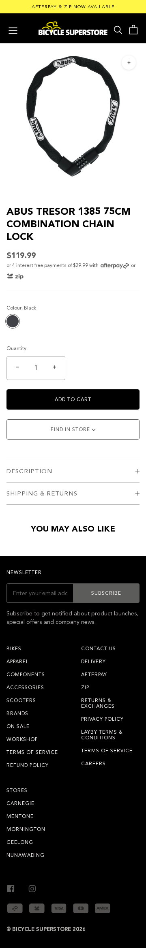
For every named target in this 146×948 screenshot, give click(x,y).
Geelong (19, 842)
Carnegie (20, 803)
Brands (17, 713)
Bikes (13, 648)
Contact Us (98, 648)
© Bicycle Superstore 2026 (46, 929)
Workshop (22, 739)
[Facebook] (10, 887)
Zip (85, 687)
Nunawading (25, 855)
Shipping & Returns (41, 493)
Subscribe (106, 593)
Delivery (93, 661)
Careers (93, 764)
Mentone (20, 816)
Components (25, 674)
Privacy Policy (102, 719)
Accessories (25, 687)
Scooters (21, 700)
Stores (17, 790)
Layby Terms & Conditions (102, 735)
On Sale (18, 726)
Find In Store (71, 429)
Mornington (25, 829)
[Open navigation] (13, 29)
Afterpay (94, 674)
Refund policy (27, 765)
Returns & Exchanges (98, 703)
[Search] (118, 29)
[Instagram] (32, 887)
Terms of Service (32, 752)
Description (29, 471)
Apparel (17, 661)
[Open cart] (133, 30)
